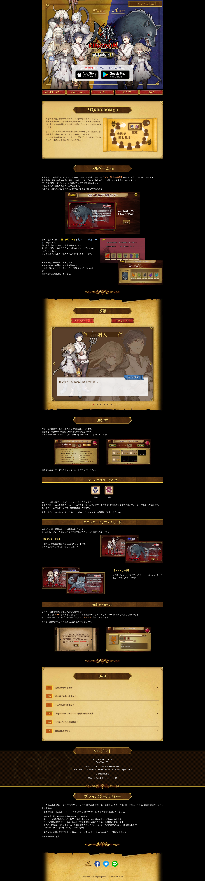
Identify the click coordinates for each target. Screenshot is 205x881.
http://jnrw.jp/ (101, 832)
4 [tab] (104, 404)
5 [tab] (108, 404)
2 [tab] (97, 404)
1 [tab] (93, 404)
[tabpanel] (102, 364)
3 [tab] (101, 404)
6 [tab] (111, 404)
